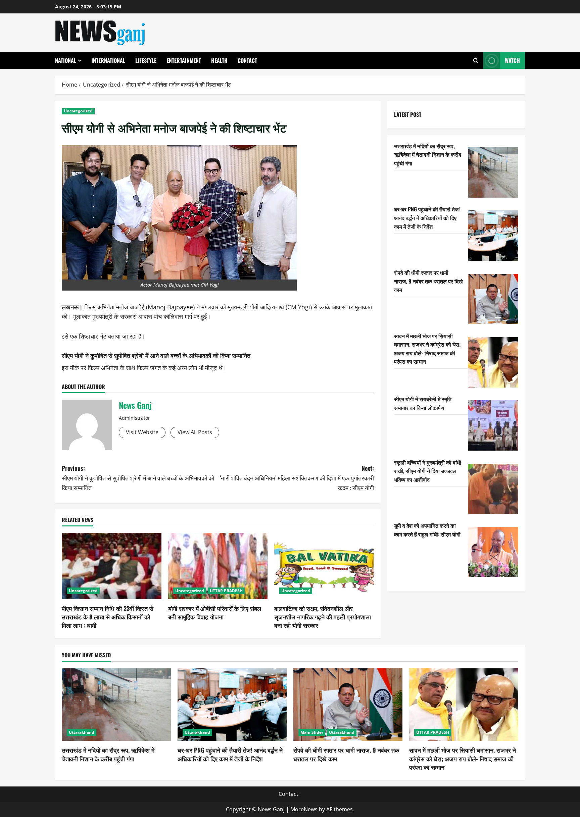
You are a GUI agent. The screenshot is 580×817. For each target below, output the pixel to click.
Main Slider (311, 732)
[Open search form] (475, 60)
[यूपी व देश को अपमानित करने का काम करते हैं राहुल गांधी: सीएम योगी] (493, 552)
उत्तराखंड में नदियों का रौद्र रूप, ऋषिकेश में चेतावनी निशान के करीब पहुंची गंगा (427, 154)
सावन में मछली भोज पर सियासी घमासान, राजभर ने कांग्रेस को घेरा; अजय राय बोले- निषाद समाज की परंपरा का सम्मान (427, 349)
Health (219, 60)
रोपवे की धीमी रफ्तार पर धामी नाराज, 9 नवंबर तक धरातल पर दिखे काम (428, 281)
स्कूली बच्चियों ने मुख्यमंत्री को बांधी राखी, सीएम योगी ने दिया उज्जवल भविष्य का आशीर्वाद (427, 470)
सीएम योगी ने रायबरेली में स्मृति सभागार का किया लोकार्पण (422, 403)
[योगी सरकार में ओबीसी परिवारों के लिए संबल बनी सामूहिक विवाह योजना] (218, 566)
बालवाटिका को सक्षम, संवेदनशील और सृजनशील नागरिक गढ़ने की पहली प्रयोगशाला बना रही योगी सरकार (322, 616)
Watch (512, 60)
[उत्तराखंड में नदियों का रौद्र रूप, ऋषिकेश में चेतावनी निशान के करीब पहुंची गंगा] (493, 172)
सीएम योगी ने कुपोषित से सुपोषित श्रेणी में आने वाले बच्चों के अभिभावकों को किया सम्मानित (156, 355)
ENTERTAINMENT (183, 60)
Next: (297, 478)
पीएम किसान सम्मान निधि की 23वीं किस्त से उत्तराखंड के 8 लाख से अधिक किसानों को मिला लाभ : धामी (107, 616)
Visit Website (142, 432)
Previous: (138, 478)
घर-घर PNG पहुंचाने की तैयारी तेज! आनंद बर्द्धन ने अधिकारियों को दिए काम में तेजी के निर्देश (427, 217)
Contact (247, 60)
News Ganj (135, 405)
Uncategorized (78, 111)
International (108, 60)
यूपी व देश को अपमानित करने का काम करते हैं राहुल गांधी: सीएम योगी (427, 529)
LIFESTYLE (145, 60)
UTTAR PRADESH (226, 591)
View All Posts (195, 432)
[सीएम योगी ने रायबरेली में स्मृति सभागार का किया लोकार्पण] (493, 425)
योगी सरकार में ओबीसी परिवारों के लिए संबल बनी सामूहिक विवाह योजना (214, 612)
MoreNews (304, 809)
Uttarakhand (81, 732)
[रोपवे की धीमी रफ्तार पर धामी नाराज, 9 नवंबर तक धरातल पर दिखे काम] (493, 299)
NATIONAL (65, 60)
